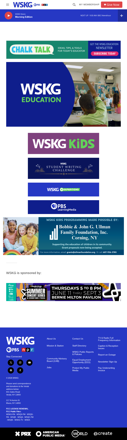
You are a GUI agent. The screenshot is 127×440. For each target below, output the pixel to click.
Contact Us (77, 339)
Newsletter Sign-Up (107, 362)
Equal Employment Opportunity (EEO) (81, 361)
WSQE (13, 417)
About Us (51, 339)
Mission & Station (55, 346)
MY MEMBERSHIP (89, 4)
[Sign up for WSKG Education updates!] (63, 50)
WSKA (27, 420)
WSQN (10, 420)
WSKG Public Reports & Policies (83, 353)
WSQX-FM (21, 414)
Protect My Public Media (80, 369)
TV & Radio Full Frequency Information (109, 339)
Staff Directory (79, 346)
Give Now (113, 4)
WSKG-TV (19, 420)
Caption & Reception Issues (108, 347)
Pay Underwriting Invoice (106, 369)
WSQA (20, 417)
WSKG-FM (10, 414)
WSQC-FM (28, 417)
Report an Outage (107, 355)
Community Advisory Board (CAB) (57, 359)
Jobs (49, 367)
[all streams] (122, 15)
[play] (8, 15)
